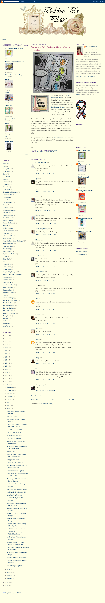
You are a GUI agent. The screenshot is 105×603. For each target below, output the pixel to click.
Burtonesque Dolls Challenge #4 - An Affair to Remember (50, 48)
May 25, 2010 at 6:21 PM (45, 173)
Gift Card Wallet (12, 416)
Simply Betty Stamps (9, 272)
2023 (7, 345)
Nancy (37, 369)
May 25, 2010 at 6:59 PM (45, 192)
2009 (7, 582)
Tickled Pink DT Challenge (15, 463)
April (9, 569)
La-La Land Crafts (8, 231)
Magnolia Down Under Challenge (13, 241)
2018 (7, 360)
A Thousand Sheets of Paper (14, 48)
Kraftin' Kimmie (8, 228)
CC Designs (6, 177)
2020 (7, 354)
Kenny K (5, 225)
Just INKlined (7, 218)
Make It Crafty (7, 246)
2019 (7, 357)
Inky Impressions (8, 215)
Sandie (7, 123)
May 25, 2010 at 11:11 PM (45, 223)
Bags (4, 166)
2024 (7, 342)
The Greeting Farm (8, 305)
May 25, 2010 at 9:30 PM (45, 210)
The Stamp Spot (8, 311)
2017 (7, 363)
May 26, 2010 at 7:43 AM (45, 280)
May (8, 408)
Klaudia (7, 79)
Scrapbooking (7, 269)
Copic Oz (6, 187)
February (10, 575)
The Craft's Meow (8, 303)
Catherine (38, 315)
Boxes (5, 174)
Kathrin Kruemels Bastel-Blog (14, 62)
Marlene (37, 240)
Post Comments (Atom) (46, 404)
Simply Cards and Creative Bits (12, 274)
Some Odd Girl (7, 282)
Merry (37, 358)
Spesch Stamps (7, 287)
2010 (7, 384)
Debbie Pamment (92, 46)
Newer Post (34, 399)
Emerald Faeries (8, 202)
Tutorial (5, 318)
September (10, 396)
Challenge (6, 182)
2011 (7, 381)
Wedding (5, 321)
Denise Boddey (9, 141)
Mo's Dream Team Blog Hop (15, 471)
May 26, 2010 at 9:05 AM (45, 294)
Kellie (37, 197)
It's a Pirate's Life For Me (14, 495)
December (10, 387)
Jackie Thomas (39, 272)
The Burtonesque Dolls (10, 300)
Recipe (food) (7, 264)
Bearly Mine (6, 169)
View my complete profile (85, 76)
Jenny (7, 92)
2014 (7, 372)
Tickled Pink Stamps (9, 313)
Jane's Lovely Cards (11, 119)
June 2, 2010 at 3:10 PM (45, 391)
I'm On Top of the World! (14, 432)
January (9, 578)
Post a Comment (36, 396)
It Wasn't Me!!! (11, 451)
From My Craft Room (85, 231)
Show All (27, 154)
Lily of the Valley (8, 236)
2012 (7, 378)
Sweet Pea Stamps (8, 298)
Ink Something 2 (83, 177)
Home (4, 40)
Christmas (6, 184)
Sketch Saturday (8, 277)
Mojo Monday (7, 251)
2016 (7, 366)
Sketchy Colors (7, 280)
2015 (7, 369)
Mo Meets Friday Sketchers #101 (16, 492)
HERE (78, 94)
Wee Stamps (6, 323)
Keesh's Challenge (8, 223)
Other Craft (6, 259)
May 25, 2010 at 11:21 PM (45, 235)
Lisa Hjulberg (39, 385)
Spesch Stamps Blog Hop (14, 566)
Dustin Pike (6, 197)
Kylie (37, 179)
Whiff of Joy (7, 326)
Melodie (37, 299)
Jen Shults (38, 256)
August (9, 399)
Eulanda (37, 215)
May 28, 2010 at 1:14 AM (45, 323)
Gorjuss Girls (7, 207)
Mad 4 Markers (7, 238)
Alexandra (8, 106)
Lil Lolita (6, 233)
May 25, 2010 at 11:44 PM (45, 251)
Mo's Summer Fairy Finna (14, 435)
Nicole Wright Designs (42, 229)
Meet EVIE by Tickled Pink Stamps (17, 529)
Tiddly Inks (6, 316)
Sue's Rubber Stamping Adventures (85, 191)
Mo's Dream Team (84, 150)
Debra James (82, 205)
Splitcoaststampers (81, 252)
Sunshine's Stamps (8, 293)
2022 (7, 348)
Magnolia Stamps (8, 243)
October (9, 393)
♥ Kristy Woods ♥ (40, 163)
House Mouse (7, 213)
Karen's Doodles (8, 220)
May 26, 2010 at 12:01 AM (45, 267)
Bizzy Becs (6, 171)
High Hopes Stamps (9, 210)
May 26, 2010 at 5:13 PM (45, 310)
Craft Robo (6, 189)
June (8, 405)
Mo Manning (7, 249)
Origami (5, 256)
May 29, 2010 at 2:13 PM (45, 364)
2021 (7, 351)
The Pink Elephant (8, 308)
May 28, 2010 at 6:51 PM (45, 334)
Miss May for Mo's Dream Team (16, 557)
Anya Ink (6, 164)
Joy (6, 136)
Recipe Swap (7, 267)
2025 (7, 339)
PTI (4, 262)
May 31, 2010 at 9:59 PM (45, 380)
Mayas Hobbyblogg (84, 164)
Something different (9, 285)
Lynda (37, 339)
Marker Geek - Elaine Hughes (14, 75)
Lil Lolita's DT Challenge (14, 429)
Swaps (5, 295)
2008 (7, 585)
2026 (7, 336)
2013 (7, 375)
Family (5, 205)
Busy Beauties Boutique (58, 107)
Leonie (37, 328)
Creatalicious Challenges (10, 192)
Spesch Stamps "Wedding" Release (17, 489)
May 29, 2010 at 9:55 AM (45, 353)
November (10, 390)
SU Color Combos (81, 254)
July (8, 402)
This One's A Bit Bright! (14, 438)
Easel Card (6, 200)
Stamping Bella (7, 290)
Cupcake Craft (7, 195)
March (9, 572)
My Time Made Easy (9, 254)
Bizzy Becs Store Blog (85, 218)
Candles (5, 179)
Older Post (71, 399)
